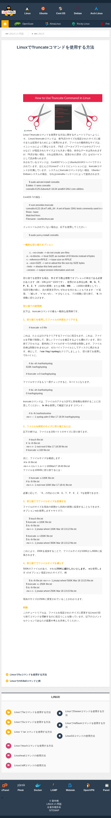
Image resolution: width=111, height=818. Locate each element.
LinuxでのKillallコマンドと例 (25, 681)
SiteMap (54, 810)
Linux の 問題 (16, 34)
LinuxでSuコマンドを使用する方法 (28, 674)
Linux (40, 34)
